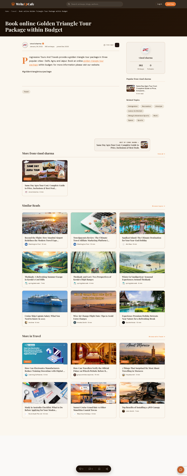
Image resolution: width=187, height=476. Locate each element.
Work (155, 116)
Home (7, 11)
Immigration (133, 106)
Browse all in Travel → (157, 337)
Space (130, 120)
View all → (161, 154)
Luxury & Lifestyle (135, 111)
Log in (159, 4)
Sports (140, 120)
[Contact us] (180, 469)
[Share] (107, 469)
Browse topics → (158, 206)
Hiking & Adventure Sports (138, 116)
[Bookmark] (99, 469)
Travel (14, 11)
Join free (170, 4)
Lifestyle (158, 106)
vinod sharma (35, 43)
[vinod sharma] (25, 45)
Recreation (146, 106)
